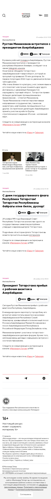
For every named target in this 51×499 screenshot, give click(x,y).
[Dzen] (44, 378)
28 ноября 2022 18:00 (41, 279)
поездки (24, 60)
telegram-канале (16, 68)
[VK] (7, 378)
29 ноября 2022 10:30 (41, 189)
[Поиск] (3, 15)
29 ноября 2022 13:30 (43, 37)
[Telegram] (25, 378)
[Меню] (46, 15)
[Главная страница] (26, 15)
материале (34, 235)
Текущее (5, 37)
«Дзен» (29, 133)
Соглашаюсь (25, 494)
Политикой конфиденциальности (29, 490)
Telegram (39, 133)
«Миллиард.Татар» (11, 125)
